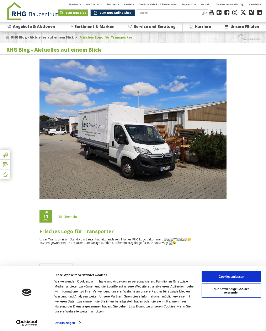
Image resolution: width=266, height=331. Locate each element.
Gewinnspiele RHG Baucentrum (158, 4)
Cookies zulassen (231, 276)
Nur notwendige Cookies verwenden (231, 290)
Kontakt (206, 4)
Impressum (189, 4)
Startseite (75, 4)
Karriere (129, 4)
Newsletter (255, 4)
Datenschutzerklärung (230, 4)
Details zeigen (64, 323)
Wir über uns (94, 4)
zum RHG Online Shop (116, 13)
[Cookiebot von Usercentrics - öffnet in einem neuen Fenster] (27, 323)
